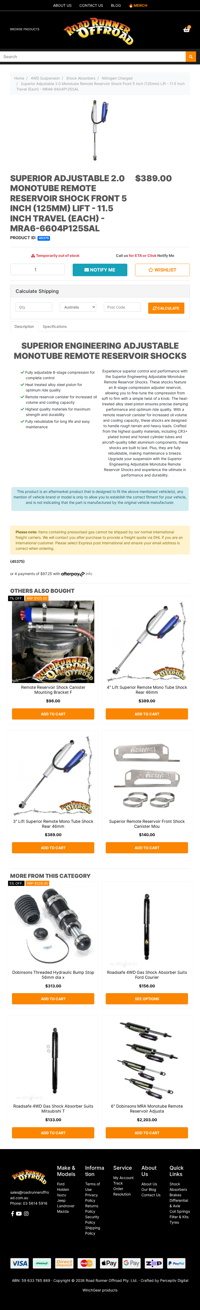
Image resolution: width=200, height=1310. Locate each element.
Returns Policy (91, 1209)
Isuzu (61, 1195)
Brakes (175, 1195)
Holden (63, 1189)
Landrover (65, 1206)
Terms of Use (92, 1187)
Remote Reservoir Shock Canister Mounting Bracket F (53, 690)
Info (89, 573)
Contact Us (150, 1195)
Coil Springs (180, 1211)
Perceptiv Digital (174, 1280)
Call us (122, 255)
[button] (162, 270)
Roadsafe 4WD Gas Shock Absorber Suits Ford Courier (147, 975)
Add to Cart (53, 714)
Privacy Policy (91, 1198)
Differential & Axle (179, 1203)
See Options (147, 999)
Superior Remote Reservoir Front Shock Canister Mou (147, 824)
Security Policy (92, 1219)
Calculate (168, 308)
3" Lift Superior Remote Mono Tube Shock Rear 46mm (53, 824)
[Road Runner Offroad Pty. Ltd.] (100, 27)
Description (24, 326)
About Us (149, 1184)
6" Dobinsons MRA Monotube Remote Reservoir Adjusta (147, 1109)
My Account (123, 1177)
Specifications (55, 326)
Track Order (118, 1186)
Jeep (61, 1200)
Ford (61, 1184)
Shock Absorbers (178, 1187)
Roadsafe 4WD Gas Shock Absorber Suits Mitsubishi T (53, 1109)
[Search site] (191, 56)
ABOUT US (62, 5)
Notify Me (165, 255)
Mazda (63, 1211)
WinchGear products (100, 1290)
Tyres (174, 1222)
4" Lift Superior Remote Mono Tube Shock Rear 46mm (147, 690)
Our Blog (148, 1189)
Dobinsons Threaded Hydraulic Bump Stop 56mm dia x (53, 975)
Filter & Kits (179, 1217)
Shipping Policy (92, 1230)
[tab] (24, 326)
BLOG (116, 5)
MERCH (140, 5)
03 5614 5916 (35, 1203)
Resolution (122, 1194)
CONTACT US (91, 5)
